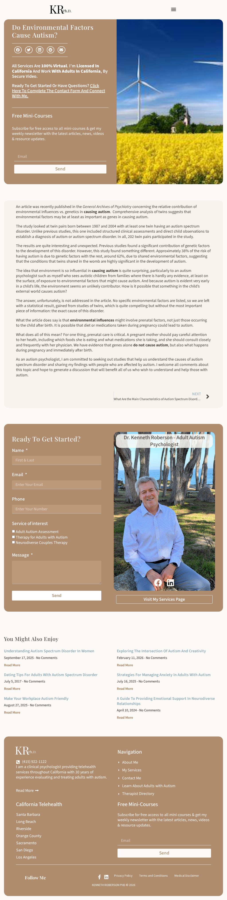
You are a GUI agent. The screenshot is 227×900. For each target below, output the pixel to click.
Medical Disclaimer (186, 876)
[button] (174, 9)
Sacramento (26, 843)
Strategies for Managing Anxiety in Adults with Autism (164, 675)
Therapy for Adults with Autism (42, 537)
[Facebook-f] (99, 877)
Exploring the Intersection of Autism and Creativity (161, 651)
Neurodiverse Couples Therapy (41, 542)
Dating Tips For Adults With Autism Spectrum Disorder (51, 675)
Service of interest (30, 523)
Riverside (23, 828)
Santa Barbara (28, 814)
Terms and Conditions (153, 876)
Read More (12, 665)
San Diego (24, 850)
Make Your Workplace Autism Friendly (36, 698)
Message (21, 555)
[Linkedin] (106, 877)
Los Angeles (26, 857)
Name (18, 450)
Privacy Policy (123, 876)
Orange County (28, 836)
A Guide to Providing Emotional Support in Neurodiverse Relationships (166, 701)
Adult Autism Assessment (37, 532)
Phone (18, 499)
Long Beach (26, 821)
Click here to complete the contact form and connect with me (58, 91)
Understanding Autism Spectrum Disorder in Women (49, 651)
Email (18, 474)
